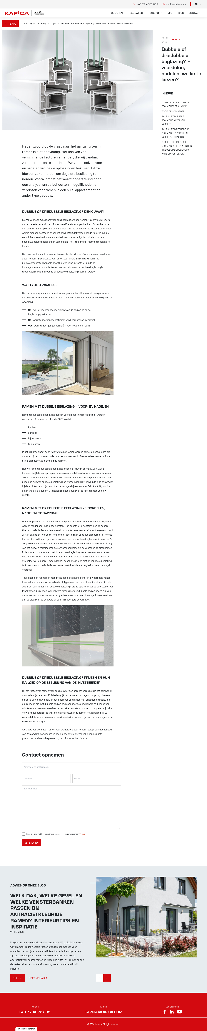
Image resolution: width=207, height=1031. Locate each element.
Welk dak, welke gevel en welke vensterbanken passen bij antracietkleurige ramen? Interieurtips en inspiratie (46, 911)
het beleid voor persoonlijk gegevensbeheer (60, 834)
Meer (16, 977)
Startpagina (29, 23)
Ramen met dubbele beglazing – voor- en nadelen (173, 120)
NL (196, 4)
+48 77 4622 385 (34, 1012)
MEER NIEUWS (37, 978)
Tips (53, 23)
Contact (194, 12)
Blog (180, 12)
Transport (155, 12)
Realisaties (135, 12)
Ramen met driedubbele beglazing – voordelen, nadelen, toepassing (175, 133)
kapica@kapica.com (103, 1012)
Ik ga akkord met (56, 834)
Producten (115, 12)
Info (169, 12)
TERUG (12, 23)
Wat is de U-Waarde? (173, 111)
